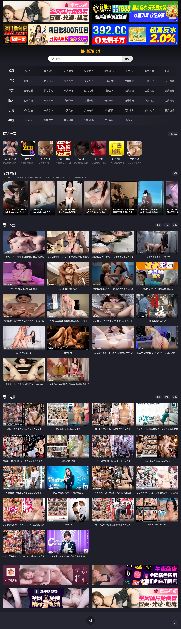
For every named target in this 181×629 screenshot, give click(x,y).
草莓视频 (68, 120)
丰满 (158, 397)
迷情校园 (109, 110)
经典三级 (129, 90)
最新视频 (9, 225)
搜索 (127, 58)
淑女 (167, 397)
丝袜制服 (129, 80)
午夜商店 (48, 120)
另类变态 (169, 90)
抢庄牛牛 (169, 70)
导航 (11, 120)
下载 (175, 173)
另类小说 (129, 110)
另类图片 (169, 100)
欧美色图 (68, 100)
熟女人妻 (109, 80)
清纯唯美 (129, 100)
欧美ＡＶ (68, 80)
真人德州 (48, 70)
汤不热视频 (88, 120)
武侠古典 (88, 110)
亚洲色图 (48, 100)
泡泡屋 (129, 120)
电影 (11, 90)
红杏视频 (109, 120)
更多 (175, 225)
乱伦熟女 (149, 90)
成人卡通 (68, 90)
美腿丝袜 (109, 100)
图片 (11, 100)
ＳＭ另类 (169, 80)
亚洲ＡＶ (28, 80)
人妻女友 (68, 110)
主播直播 (149, 80)
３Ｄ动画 (88, 80)
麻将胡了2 (109, 70)
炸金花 (129, 70)
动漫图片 (88, 100)
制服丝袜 (109, 90)
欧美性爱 (88, 90)
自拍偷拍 (48, 80)
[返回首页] (175, 622)
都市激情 (28, 110)
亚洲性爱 (28, 90)
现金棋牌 (149, 70)
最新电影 (9, 397)
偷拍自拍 (48, 90)
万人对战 (68, 70)
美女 (158, 225)
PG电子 (28, 70)
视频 (11, 81)
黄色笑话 (149, 110)
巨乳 (167, 225)
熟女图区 (149, 100)
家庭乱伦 (48, 110)
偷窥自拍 (28, 100)
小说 (11, 110)
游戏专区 (88, 70)
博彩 (11, 71)
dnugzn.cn (90, 51)
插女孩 (28, 120)
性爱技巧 (169, 110)
